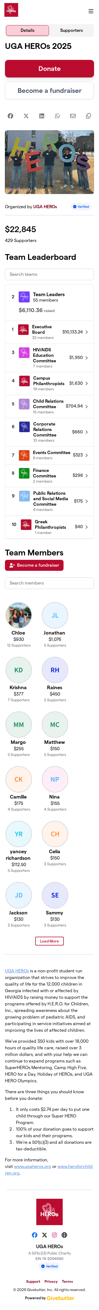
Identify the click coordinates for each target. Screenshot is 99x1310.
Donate (49, 68)
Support (33, 1281)
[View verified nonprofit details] (81, 207)
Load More (49, 941)
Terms (67, 1281)
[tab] (27, 30)
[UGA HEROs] (11, 10)
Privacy (51, 1281)
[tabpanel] (49, 611)
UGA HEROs (45, 206)
